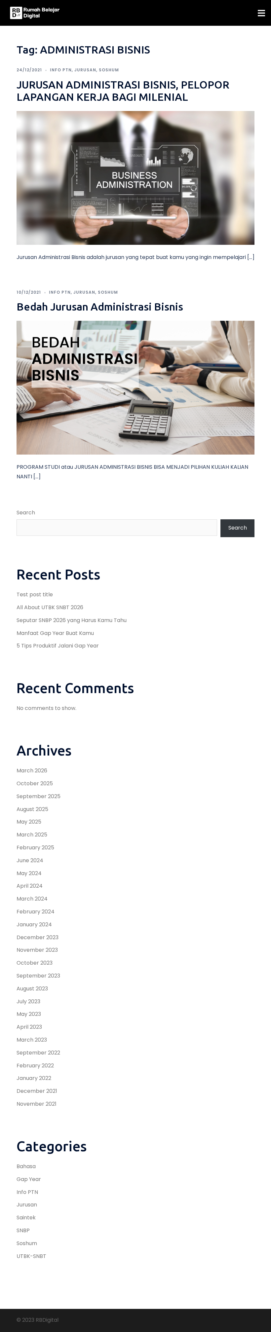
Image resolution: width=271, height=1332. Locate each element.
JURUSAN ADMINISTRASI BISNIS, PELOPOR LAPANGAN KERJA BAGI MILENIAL (123, 91)
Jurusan (85, 70)
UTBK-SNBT (31, 1256)
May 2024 (29, 873)
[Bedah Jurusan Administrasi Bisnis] (135, 387)
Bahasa (26, 1166)
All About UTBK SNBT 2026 (50, 607)
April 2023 (29, 1027)
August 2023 (32, 988)
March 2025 (32, 834)
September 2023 (38, 976)
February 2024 (36, 911)
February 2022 (35, 1065)
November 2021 (37, 1104)
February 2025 (35, 847)
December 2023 (37, 937)
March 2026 (32, 770)
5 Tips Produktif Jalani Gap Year (58, 645)
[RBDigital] (34, 13)
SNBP (23, 1230)
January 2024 (34, 924)
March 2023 (32, 1040)
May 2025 (29, 822)
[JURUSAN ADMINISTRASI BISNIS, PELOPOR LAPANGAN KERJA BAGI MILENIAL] (135, 177)
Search (26, 512)
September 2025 (38, 796)
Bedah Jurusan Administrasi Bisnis (100, 307)
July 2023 (28, 1001)
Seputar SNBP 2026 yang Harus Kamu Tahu (72, 620)
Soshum (109, 70)
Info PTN (61, 70)
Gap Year (29, 1179)
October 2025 (35, 783)
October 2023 (35, 963)
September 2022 (38, 1052)
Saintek (26, 1217)
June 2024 (30, 860)
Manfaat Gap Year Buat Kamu (55, 633)
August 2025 (32, 809)
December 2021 (37, 1091)
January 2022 (34, 1078)
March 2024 (32, 899)
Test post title (35, 594)
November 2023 (37, 950)
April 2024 (30, 886)
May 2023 (29, 1014)
